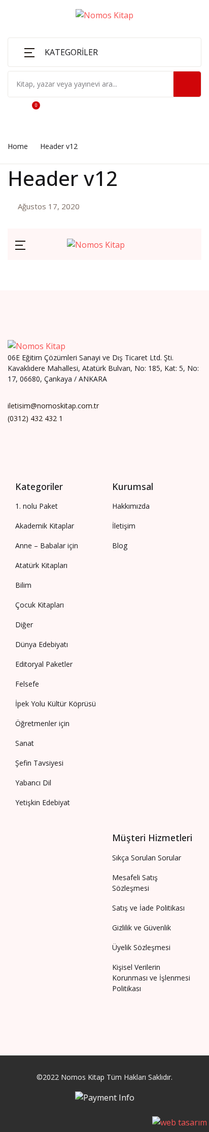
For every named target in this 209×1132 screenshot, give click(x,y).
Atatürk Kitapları (46, 117)
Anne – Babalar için (51, 89)
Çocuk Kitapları (44, 145)
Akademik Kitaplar (49, 62)
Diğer (25, 225)
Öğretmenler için (47, 172)
